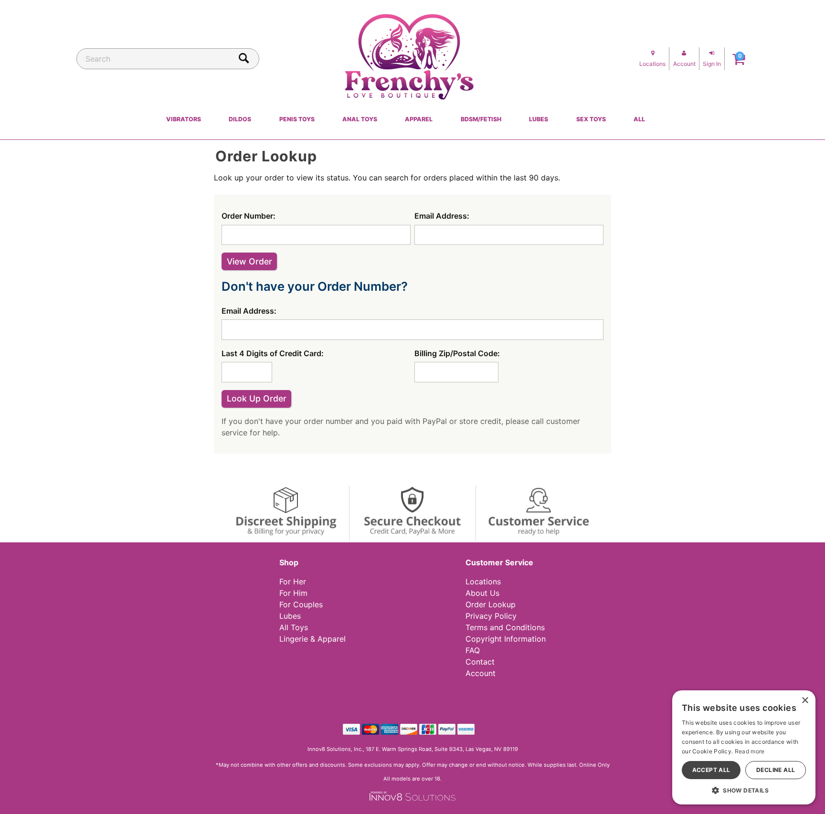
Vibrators (183, 119)
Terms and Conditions (505, 627)
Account (480, 673)
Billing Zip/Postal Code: (457, 353)
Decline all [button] (775, 769)
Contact (480, 661)
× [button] (804, 700)
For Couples (301, 604)
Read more (750, 751)
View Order (249, 261)
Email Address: (441, 216)
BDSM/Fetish (481, 119)
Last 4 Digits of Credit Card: (273, 353)
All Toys (293, 627)
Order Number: (248, 216)
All (639, 119)
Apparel (419, 119)
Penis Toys (297, 119)
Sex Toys (591, 119)
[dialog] (743, 747)
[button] (744, 790)
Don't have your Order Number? (315, 286)
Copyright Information (505, 639)
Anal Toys (359, 119)
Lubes (538, 119)
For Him (293, 593)
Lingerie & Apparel (312, 639)
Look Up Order (256, 398)
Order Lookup (490, 604)
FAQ (472, 650)
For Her (292, 581)
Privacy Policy (491, 616)
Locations (483, 581)
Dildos (240, 119)
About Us (482, 593)
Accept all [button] (711, 769)
